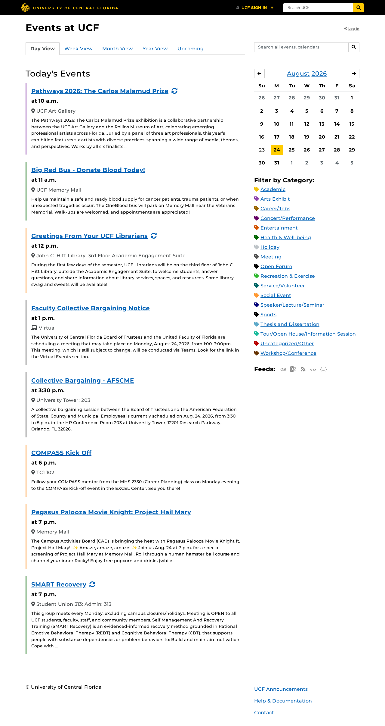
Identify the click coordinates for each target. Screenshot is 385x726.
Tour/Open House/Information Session (308, 334)
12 (307, 124)
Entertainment (279, 228)
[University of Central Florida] (69, 7)
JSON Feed (324, 369)
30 (322, 98)
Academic (272, 189)
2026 (319, 73)
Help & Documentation (283, 701)
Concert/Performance (287, 218)
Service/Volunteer (282, 286)
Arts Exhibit (275, 199)
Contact (264, 712)
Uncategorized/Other (287, 343)
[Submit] (358, 7)
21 (337, 137)
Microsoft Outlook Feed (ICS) (293, 369)
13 (322, 124)
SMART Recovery (58, 584)
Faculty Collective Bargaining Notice (90, 308)
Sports (268, 315)
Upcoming (190, 49)
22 (352, 137)
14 (337, 124)
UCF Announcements (281, 689)
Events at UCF (62, 27)
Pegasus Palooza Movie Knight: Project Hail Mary (111, 512)
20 (322, 137)
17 (276, 137)
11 (292, 124)
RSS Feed (303, 369)
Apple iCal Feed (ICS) (283, 369)
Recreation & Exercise (287, 276)
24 (277, 150)
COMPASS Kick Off (61, 452)
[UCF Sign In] (255, 8)
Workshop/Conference (288, 353)
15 (352, 124)
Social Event (275, 295)
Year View (155, 49)
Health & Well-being (285, 237)
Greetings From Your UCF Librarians (89, 235)
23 (262, 150)
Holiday (269, 247)
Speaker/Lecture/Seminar (292, 305)
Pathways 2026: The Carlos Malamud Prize (99, 91)
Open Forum (276, 266)
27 (277, 98)
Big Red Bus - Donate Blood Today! (88, 170)
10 (276, 124)
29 (307, 98)
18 (291, 137)
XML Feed (313, 369)
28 (292, 98)
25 (292, 150)
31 (337, 98)
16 (261, 137)
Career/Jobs (275, 208)
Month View (117, 49)
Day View (42, 49)
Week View (78, 49)
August (298, 73)
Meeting (271, 257)
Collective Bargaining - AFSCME (82, 380)
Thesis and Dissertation (289, 324)
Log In (353, 29)
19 (307, 137)
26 (262, 98)
